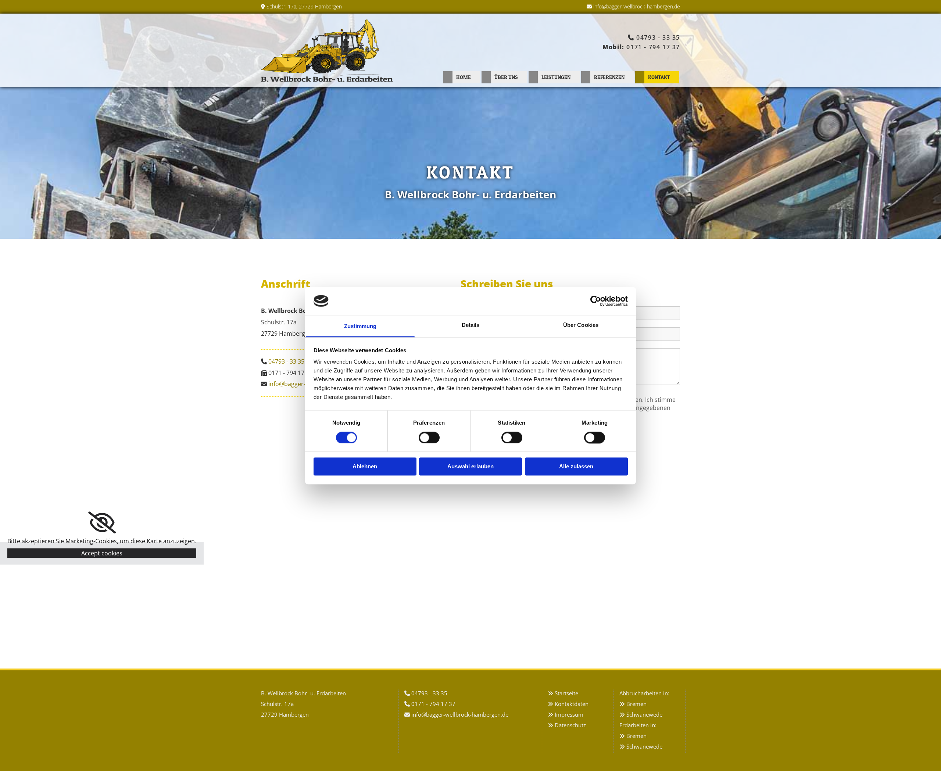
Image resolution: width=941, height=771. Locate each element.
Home (463, 77)
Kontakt (659, 77)
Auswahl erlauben (470, 467)
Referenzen (609, 77)
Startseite (566, 693)
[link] (102, 523)
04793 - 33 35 (658, 37)
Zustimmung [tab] (360, 326)
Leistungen (555, 77)
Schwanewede (644, 714)
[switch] (429, 437)
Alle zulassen (576, 467)
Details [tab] (471, 325)
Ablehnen (365, 467)
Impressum (569, 714)
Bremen (636, 703)
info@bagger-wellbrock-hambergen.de (636, 6)
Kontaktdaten (571, 703)
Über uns (506, 77)
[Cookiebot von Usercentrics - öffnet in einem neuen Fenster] (595, 300)
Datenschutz (570, 725)
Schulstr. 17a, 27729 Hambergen (304, 6)
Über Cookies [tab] (580, 325)
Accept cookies (101, 553)
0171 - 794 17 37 (653, 47)
